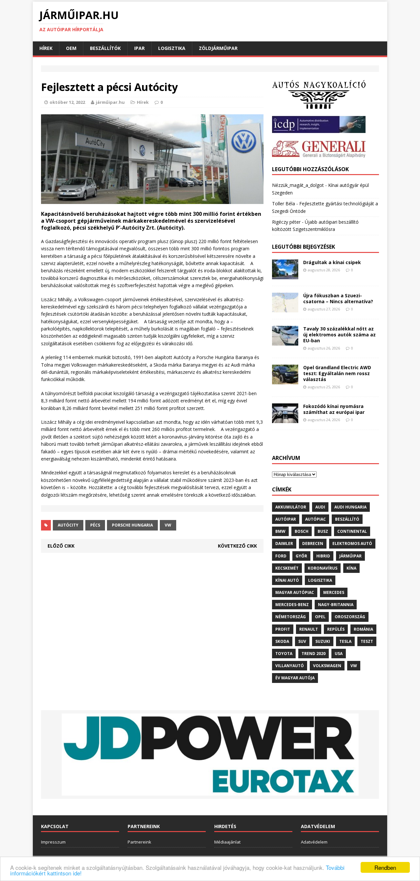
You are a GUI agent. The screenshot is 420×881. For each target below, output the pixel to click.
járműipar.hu (110, 102)
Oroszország (350, 617)
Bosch (301, 531)
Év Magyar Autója (295, 678)
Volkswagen (327, 665)
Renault (308, 629)
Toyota (283, 653)
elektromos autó (352, 543)
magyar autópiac (294, 592)
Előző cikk (61, 546)
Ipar (139, 48)
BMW (280, 531)
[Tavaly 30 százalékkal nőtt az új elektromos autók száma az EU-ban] (285, 341)
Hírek (45, 48)
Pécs (95, 525)
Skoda (282, 641)
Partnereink (139, 842)
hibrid (323, 556)
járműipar (350, 556)
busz (323, 531)
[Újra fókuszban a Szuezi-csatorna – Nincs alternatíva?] (285, 308)
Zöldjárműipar (218, 48)
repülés (336, 629)
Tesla (345, 641)
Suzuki (322, 641)
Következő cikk (237, 546)
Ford (280, 556)
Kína (351, 568)
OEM (71, 48)
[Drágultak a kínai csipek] (285, 275)
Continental (352, 531)
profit (282, 629)
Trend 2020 (314, 653)
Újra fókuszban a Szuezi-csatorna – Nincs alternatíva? (338, 298)
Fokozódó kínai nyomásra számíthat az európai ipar (334, 409)
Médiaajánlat (227, 842)
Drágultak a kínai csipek (332, 262)
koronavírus (322, 568)
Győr (301, 556)
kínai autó (287, 580)
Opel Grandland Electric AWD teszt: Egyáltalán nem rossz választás (337, 373)
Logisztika (171, 48)
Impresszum (53, 842)
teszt (367, 641)
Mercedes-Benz (292, 604)
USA (339, 653)
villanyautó (289, 665)
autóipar (285, 519)
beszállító (347, 519)
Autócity (68, 525)
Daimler (284, 543)
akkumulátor (290, 507)
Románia (363, 629)
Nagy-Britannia (335, 604)
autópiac (315, 519)
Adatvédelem (314, 842)
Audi (320, 507)
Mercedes (333, 592)
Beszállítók (105, 48)
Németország (290, 617)
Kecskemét (287, 568)
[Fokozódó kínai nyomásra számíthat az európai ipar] (285, 419)
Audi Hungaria (350, 507)
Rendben (385, 867)
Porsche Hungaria (132, 525)
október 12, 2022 (67, 102)
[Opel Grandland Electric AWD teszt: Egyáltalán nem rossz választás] (285, 380)
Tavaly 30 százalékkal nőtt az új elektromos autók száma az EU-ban (339, 335)
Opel (320, 617)
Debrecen (312, 543)
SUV (302, 641)
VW (168, 525)
